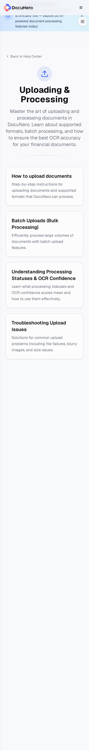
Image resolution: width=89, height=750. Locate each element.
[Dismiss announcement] (82, 15)
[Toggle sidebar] (82, 21)
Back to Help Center (26, 56)
